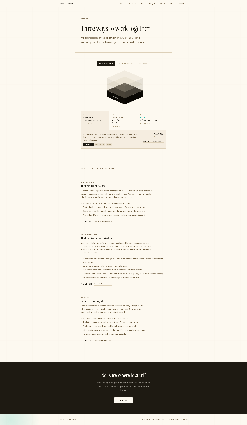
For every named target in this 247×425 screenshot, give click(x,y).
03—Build (143, 64)
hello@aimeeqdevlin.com (178, 419)
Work (122, 3)
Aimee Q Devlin (66, 3)
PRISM (162, 3)
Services (132, 3)
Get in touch (183, 3)
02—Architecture (126, 64)
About (142, 3)
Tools (171, 3)
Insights (152, 3)
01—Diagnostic (106, 64)
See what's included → (153, 141)
